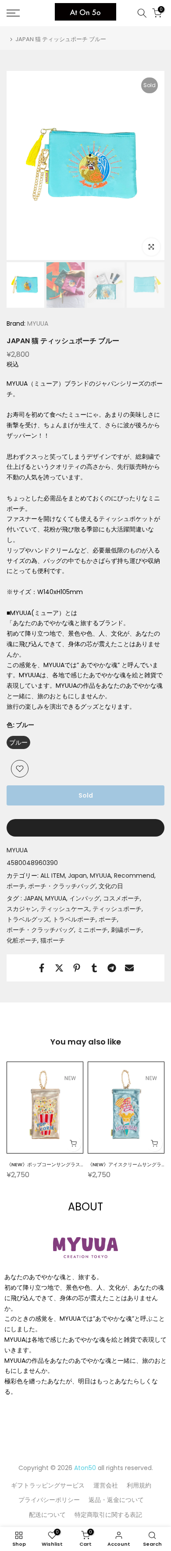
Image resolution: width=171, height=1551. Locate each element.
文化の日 (111, 886)
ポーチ (16, 886)
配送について (47, 1514)
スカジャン (22, 908)
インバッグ (84, 898)
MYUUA (36, 323)
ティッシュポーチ (117, 908)
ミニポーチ (92, 929)
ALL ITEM (52, 875)
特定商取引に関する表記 (108, 1514)
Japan (77, 875)
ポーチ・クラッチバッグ (62, 886)
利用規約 (139, 1485)
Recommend (134, 875)
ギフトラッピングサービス (48, 1485)
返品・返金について (116, 1499)
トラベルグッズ (28, 919)
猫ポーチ (52, 940)
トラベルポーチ (74, 919)
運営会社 (105, 1485)
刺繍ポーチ (126, 929)
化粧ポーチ (22, 940)
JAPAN (33, 898)
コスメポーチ (121, 898)
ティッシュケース (64, 908)
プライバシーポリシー (49, 1499)
